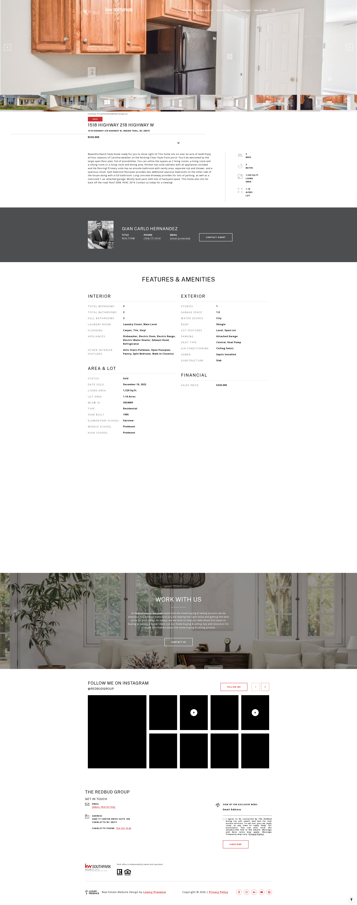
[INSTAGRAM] (246, 892)
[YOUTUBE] (261, 892)
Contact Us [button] (178, 642)
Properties (187, 10)
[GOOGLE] (269, 892)
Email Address (232, 809)
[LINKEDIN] (254, 892)
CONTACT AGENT (216, 237)
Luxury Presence (154, 892)
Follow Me (234, 687)
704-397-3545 (123, 828)
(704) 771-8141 (152, 238)
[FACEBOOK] (239, 892)
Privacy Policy (256, 834)
